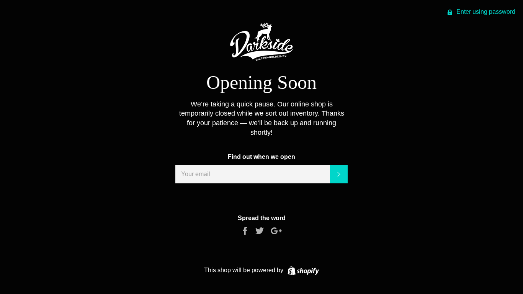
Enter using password (485, 11)
